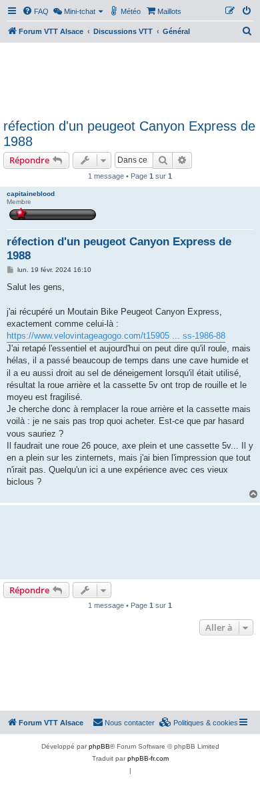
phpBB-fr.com (148, 758)
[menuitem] (35, 11)
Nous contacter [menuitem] (130, 723)
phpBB (99, 746)
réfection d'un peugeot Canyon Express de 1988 (129, 134)
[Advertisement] (130, 78)
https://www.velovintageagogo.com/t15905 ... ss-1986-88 (116, 336)
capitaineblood (31, 193)
